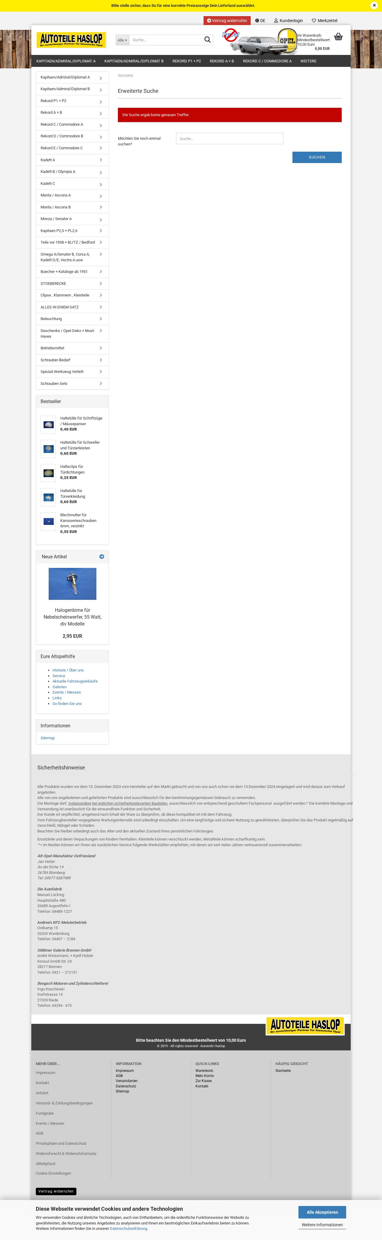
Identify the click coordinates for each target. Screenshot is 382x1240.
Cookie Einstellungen (53, 1173)
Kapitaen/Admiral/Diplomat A (66, 61)
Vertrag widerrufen (229, 20)
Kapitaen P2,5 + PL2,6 (59, 230)
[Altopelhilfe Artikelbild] (72, 584)
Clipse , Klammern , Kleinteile (65, 295)
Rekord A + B (222, 61)
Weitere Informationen (322, 1224)
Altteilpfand (45, 1163)
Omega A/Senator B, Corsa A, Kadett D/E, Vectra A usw (65, 257)
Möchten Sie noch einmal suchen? (139, 141)
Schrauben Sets (54, 383)
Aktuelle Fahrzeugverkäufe (75, 681)
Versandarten (127, 1081)
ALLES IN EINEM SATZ (60, 307)
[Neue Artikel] (101, 557)
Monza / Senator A (56, 218)
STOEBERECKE (53, 283)
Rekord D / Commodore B (62, 136)
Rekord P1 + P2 (186, 61)
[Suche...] (207, 40)
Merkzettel (326, 20)
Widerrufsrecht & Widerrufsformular (66, 1153)
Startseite (283, 1071)
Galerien (60, 687)
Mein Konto (204, 1076)
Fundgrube (45, 1113)
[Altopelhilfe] (71, 40)
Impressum (45, 1072)
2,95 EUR (72, 636)
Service (59, 676)
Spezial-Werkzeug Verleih (62, 371)
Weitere (308, 61)
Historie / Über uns (68, 670)
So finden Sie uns (67, 703)
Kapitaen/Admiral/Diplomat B (134, 61)
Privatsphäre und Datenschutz (61, 1143)
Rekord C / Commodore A (267, 61)
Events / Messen (67, 692)
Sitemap (48, 738)
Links (57, 698)
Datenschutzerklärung (128, 1228)
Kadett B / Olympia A (58, 171)
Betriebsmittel (52, 348)
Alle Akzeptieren (322, 1212)
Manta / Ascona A (56, 195)
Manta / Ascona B (56, 207)
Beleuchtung (51, 318)
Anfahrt (42, 1093)
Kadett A (48, 160)
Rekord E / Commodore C (62, 148)
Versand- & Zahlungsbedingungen (64, 1103)
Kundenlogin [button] (290, 20)
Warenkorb (204, 1071)
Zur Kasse (203, 1081)
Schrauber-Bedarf (55, 360)
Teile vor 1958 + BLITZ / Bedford (68, 242)
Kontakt (42, 1083)
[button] (260, 20)
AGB (39, 1133)
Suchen (317, 157)
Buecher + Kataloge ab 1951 (64, 271)
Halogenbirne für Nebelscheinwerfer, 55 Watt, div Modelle (72, 617)
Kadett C (48, 183)
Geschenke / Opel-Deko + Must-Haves (68, 333)
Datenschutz (126, 1086)
